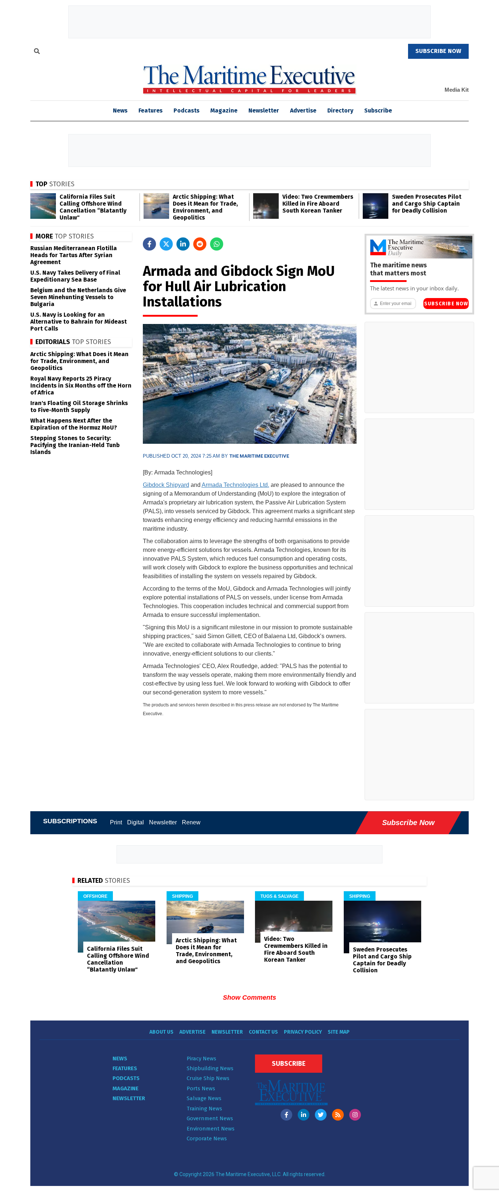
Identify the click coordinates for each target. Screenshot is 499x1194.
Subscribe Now (446, 304)
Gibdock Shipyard (166, 485)
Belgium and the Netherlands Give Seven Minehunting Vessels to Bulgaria (78, 297)
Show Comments (249, 997)
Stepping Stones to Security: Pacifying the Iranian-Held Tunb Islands (75, 445)
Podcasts (186, 110)
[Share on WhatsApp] (216, 244)
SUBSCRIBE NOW (438, 50)
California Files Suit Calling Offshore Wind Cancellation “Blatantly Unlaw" (93, 207)
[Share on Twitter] (166, 244)
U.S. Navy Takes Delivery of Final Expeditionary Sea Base (75, 276)
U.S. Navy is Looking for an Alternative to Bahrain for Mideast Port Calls (78, 321)
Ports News (201, 1088)
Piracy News (201, 1058)
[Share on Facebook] (149, 244)
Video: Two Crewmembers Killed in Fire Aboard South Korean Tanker (317, 203)
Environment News (211, 1128)
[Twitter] (321, 1115)
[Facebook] (286, 1115)
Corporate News (207, 1138)
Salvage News (204, 1098)
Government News (210, 1118)
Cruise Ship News (208, 1078)
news (120, 110)
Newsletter (263, 110)
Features (150, 110)
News (120, 1058)
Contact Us (263, 1032)
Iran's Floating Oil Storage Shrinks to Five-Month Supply (79, 406)
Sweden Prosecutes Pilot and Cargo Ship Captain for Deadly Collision (426, 203)
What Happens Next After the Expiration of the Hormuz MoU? (73, 424)
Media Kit (457, 90)
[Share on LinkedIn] (183, 244)
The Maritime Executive (259, 456)
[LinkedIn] (303, 1115)
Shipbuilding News (210, 1068)
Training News (204, 1108)
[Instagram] (355, 1115)
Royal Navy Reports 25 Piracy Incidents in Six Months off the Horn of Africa (81, 385)
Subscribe (378, 110)
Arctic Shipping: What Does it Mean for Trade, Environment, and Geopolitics (205, 207)
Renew (191, 822)
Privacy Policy (303, 1032)
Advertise (303, 110)
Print (116, 822)
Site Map (339, 1032)
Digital (135, 822)
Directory (340, 110)
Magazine (223, 110)
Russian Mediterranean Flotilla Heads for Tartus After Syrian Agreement (73, 255)
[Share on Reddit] (199, 244)
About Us (161, 1032)
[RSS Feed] (338, 1115)
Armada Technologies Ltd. (235, 485)
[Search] (36, 52)
